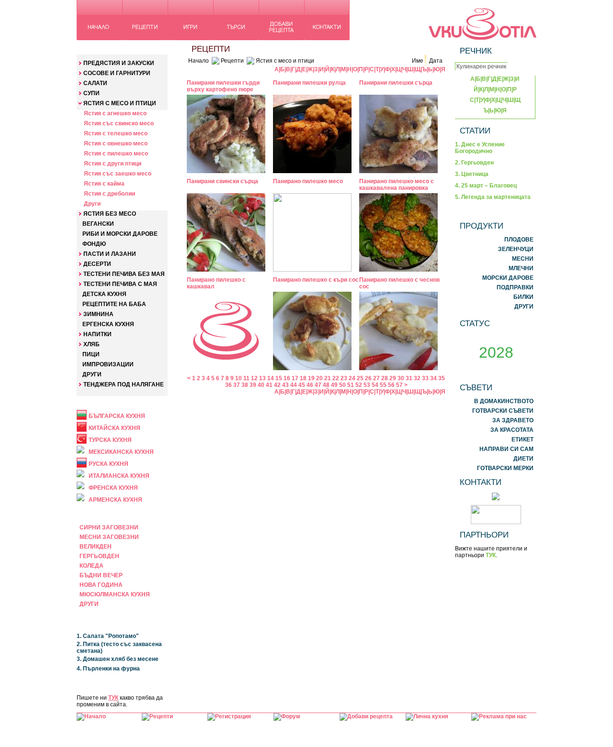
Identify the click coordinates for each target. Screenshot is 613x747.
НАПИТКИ (97, 334)
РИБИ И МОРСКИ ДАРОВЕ (120, 234)
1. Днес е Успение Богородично (480, 147)
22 (335, 378)
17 (295, 378)
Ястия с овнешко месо (116, 143)
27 (376, 378)
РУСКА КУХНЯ (108, 464)
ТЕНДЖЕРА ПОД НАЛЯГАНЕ (123, 384)
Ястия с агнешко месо (115, 113)
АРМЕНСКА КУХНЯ (115, 499)
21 (327, 378)
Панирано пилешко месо (308, 181)
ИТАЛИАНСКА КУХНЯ (119, 475)
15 (278, 378)
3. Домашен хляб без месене (118, 659)
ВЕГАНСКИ (98, 223)
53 (366, 385)
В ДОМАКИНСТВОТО (504, 401)
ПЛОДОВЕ (519, 239)
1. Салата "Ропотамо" (108, 636)
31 (409, 378)
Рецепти (232, 60)
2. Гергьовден (474, 162)
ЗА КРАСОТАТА (512, 430)
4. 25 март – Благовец (486, 185)
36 (228, 385)
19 (311, 378)
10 (238, 378)
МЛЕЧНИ (521, 268)
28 (384, 378)
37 (236, 385)
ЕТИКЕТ (522, 439)
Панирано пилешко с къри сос (316, 279)
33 (425, 378)
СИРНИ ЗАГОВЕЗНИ (108, 527)
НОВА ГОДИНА (101, 585)
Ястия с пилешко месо (116, 153)
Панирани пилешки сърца (395, 82)
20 (319, 378)
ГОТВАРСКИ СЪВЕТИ (503, 410)
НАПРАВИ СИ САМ (506, 449)
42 (277, 385)
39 (253, 385)
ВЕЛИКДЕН (95, 546)
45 (301, 385)
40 (261, 385)
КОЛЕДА (91, 565)
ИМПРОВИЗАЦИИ (108, 364)
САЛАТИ (95, 83)
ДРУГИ (92, 374)
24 (352, 378)
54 (375, 385)
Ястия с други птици (112, 163)
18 (303, 378)
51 (350, 385)
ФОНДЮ (94, 244)
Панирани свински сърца (222, 181)
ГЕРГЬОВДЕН (99, 556)
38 (244, 385)
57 (399, 385)
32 (417, 378)
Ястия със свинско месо (119, 123)
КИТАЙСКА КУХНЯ (114, 428)
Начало (198, 60)
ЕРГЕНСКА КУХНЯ (108, 324)
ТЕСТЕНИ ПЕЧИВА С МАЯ (120, 284)
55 (383, 385)
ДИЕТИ (523, 458)
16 (287, 378)
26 (368, 378)
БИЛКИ (523, 297)
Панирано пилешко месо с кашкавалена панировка (396, 184)
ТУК (113, 697)
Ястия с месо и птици (285, 60)
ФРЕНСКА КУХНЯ (113, 487)
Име (417, 60)
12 (254, 378)
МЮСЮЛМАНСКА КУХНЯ (114, 594)
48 (326, 385)
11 (246, 378)
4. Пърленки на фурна (108, 668)
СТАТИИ (475, 130)
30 (400, 378)
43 (285, 385)
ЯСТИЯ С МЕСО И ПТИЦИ (119, 103)
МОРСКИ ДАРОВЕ (508, 278)
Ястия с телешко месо (116, 133)
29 (392, 378)
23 (344, 378)
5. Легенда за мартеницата (493, 197)
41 (269, 385)
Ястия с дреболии (109, 193)
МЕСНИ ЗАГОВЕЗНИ (109, 537)
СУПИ (91, 93)
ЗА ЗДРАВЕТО (513, 420)
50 (342, 385)
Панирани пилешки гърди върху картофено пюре (223, 86)
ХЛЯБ (91, 344)
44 (293, 385)
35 (441, 378)
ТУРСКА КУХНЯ (110, 440)
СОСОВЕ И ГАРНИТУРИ (116, 73)
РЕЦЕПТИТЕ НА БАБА (114, 304)
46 (309, 385)
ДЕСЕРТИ (97, 264)
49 (334, 385)
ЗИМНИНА (98, 314)
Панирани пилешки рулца (309, 82)
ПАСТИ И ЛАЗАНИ (109, 254)
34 (433, 378)
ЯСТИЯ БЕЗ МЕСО (109, 213)
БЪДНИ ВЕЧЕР (101, 575)
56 (391, 385)
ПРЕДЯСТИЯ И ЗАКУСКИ (118, 63)
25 (360, 378)
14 (270, 378)
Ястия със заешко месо (117, 173)
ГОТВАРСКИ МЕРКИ (505, 468)
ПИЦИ (91, 354)
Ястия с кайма (104, 183)
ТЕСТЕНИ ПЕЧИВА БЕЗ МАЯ (124, 274)
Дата (436, 60)
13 (262, 378)
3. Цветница (471, 174)
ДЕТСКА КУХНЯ (104, 294)
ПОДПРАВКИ (515, 287)
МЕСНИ (523, 258)
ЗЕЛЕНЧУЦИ (516, 249)
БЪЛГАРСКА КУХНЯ (117, 416)
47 (318, 385)
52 (358, 385)
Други (92, 203)
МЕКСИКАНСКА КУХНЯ (121, 452)
